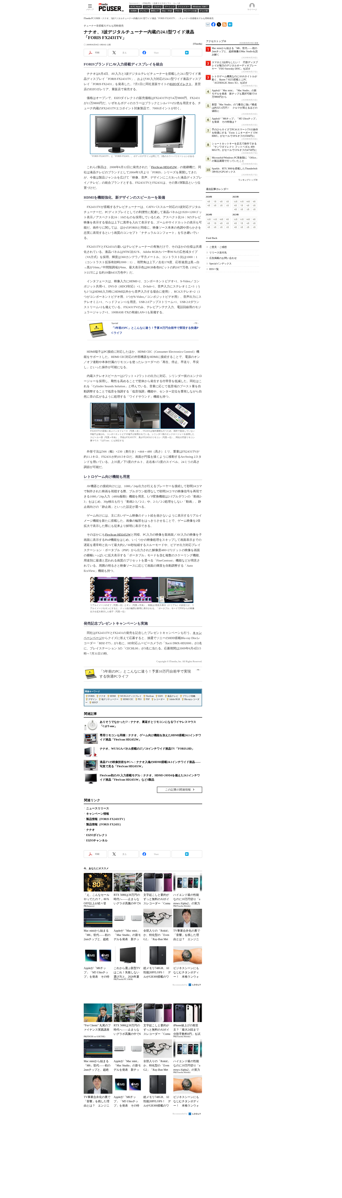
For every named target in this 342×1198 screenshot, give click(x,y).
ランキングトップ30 (247, 180)
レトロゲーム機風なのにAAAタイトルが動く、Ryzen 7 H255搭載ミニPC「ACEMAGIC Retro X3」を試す (234, 79)
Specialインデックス (220, 263)
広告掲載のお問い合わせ (223, 258)
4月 (209, 205)
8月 (209, 202)
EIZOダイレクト (181, 84)
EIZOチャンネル (97, 840)
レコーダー (159, 699)
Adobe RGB (174, 699)
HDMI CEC (128, 699)
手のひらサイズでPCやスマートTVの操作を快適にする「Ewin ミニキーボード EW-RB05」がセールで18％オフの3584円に (235, 132)
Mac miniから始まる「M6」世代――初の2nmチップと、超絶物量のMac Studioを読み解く (235, 51)
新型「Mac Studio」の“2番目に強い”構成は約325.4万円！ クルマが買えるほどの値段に (234, 107)
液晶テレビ (172, 696)
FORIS (91, 696)
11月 (242, 202)
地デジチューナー (109, 699)
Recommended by (180, 985)
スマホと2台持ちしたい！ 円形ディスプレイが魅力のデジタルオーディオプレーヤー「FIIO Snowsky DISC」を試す (235, 65)
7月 (215, 202)
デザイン (92, 699)
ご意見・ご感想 (218, 247)
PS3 (139, 699)
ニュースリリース (97, 808)
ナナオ (102, 696)
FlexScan (150, 696)
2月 (221, 205)
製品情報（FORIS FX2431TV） (106, 819)
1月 (227, 205)
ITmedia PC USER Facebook (213, 23)
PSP (148, 699)
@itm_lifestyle (219, 23)
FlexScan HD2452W (164, 167)
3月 (215, 205)
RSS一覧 (214, 269)
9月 (254, 202)
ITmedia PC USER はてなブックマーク (230, 23)
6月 (221, 202)
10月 (248, 202)
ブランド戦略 (189, 696)
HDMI (113, 696)
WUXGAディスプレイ (130, 696)
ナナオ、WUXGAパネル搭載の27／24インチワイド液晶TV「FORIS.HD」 (147, 748)
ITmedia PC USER (92, 18)
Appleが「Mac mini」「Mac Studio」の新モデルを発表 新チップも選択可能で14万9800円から (234, 93)
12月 (235, 202)
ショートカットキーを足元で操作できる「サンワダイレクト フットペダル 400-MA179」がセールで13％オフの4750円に (234, 146)
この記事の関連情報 (178, 789)
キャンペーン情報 (97, 813)
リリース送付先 (218, 252)
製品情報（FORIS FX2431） (104, 824)
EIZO (160, 696)
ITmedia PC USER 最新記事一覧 (224, 23)
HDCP (95, 702)
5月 (227, 202)
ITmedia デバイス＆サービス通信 (208, 23)
